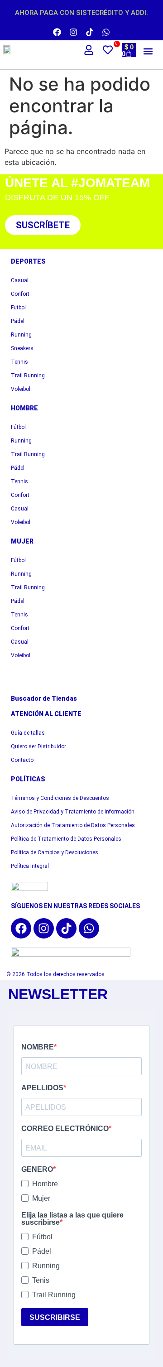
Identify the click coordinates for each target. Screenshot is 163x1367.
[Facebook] (57, 32)
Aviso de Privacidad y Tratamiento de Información (72, 812)
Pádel (17, 321)
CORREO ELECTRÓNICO (65, 1128)
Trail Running (28, 375)
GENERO (37, 1169)
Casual (20, 280)
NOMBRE (37, 1047)
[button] (147, 50)
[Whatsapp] (106, 32)
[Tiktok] (90, 32)
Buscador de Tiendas (44, 698)
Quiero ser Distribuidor (38, 746)
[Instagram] (73, 32)
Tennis (19, 362)
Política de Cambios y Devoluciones (54, 852)
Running (21, 335)
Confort (20, 294)
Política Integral (30, 866)
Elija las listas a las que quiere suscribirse (72, 1219)
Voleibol (20, 389)
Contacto (22, 760)
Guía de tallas (28, 733)
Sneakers (22, 348)
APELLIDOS (42, 1088)
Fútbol (18, 427)
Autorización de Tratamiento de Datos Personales (73, 825)
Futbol (18, 307)
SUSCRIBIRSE (54, 1317)
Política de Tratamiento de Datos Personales (66, 839)
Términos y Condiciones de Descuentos (60, 798)
